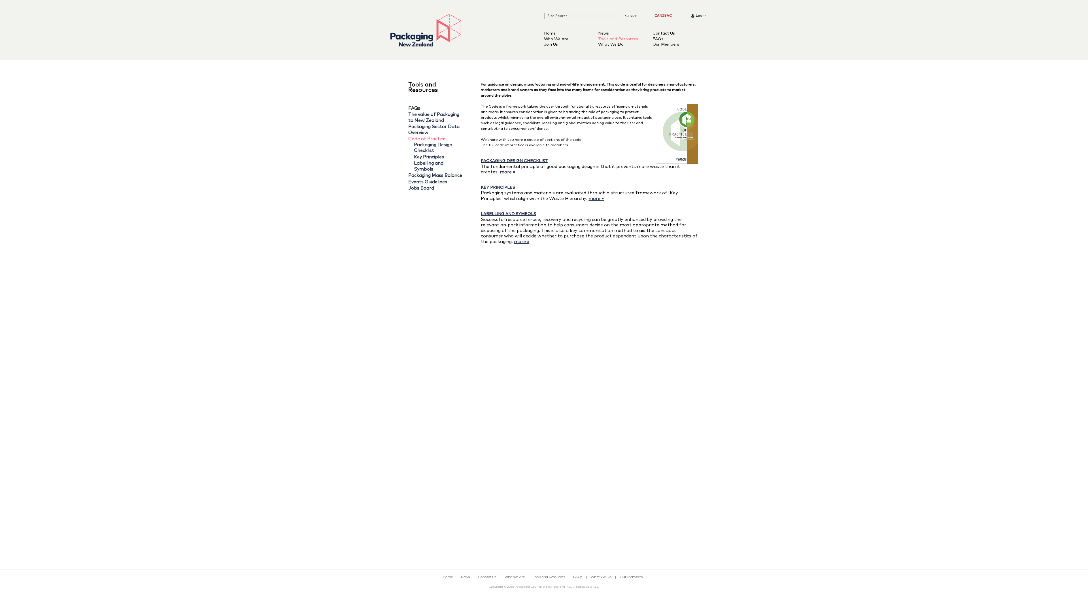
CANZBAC (663, 16)
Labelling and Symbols (508, 214)
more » (507, 172)
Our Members (666, 44)
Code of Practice (426, 139)
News (603, 33)
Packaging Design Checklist (514, 161)
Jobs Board (421, 188)
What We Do (611, 44)
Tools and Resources (618, 39)
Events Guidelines (427, 182)
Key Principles (429, 157)
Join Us (551, 44)
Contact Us (664, 33)
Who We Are (556, 39)
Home (550, 33)
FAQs (658, 39)
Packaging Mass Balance (435, 175)
